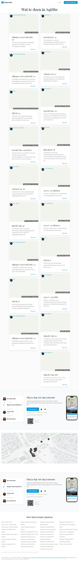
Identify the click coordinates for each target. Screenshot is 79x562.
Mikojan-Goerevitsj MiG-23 (23, 264)
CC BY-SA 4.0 (66, 106)
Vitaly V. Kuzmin (58, 106)
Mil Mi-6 (47, 260)
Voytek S (61, 185)
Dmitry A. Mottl (59, 292)
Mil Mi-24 (16, 113)
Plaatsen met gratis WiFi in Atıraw (68, 529)
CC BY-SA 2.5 (66, 185)
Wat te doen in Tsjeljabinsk (66, 532)
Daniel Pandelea (27, 71)
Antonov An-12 (50, 74)
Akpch (29, 259)
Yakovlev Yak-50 (50, 336)
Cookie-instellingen (63, 557)
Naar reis (33, 49)
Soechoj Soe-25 (50, 111)
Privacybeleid (56, 557)
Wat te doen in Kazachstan (8, 524)
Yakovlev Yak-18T (51, 375)
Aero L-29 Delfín (51, 297)
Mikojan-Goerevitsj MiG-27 (23, 338)
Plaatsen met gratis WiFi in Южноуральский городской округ (67, 524)
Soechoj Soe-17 (50, 37)
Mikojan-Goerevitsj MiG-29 (23, 38)
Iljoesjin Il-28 (49, 150)
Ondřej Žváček (61, 145)
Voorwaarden (33, 557)
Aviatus (62, 331)
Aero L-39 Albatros (52, 190)
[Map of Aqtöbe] (39, 448)
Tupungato (61, 69)
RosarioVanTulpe (27, 184)
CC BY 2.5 (67, 145)
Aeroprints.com (59, 32)
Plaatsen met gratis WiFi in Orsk (29, 532)
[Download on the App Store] (41, 409)
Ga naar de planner (70, 2)
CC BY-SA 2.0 (34, 32)
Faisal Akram (28, 32)
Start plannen (33, 409)
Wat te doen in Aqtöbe (65, 544)
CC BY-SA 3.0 (34, 71)
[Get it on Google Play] (45, 409)
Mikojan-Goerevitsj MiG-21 (23, 76)
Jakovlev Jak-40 (18, 226)
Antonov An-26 (18, 189)
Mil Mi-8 (15, 301)
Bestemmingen (26, 557)
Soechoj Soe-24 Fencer (22, 150)
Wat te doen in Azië (6, 522)
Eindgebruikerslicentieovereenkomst (44, 557)
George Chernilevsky (26, 333)
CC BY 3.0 (67, 69)
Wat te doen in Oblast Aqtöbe (9, 527)
